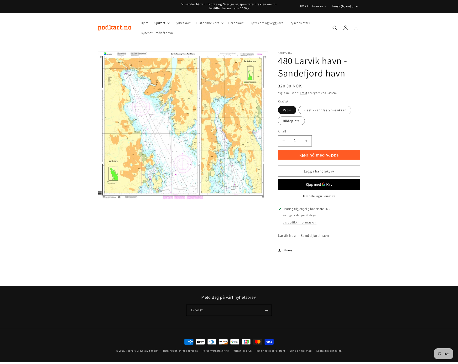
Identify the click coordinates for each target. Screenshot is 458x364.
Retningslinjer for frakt (270, 350)
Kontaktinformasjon (329, 350)
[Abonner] (266, 310)
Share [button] (287, 250)
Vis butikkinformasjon (300, 222)
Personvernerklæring (216, 350)
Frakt (303, 93)
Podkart (131, 350)
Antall (282, 131)
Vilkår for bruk (243, 350)
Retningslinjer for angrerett (180, 350)
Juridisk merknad (301, 350)
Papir (287, 110)
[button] (161, 23)
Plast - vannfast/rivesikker (324, 110)
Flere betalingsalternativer (319, 196)
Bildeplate (291, 121)
